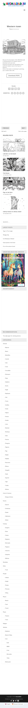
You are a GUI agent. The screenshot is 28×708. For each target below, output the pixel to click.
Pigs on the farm (7, 192)
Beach (6, 600)
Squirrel (7, 477)
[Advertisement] (14, 17)
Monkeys (7, 431)
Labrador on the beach (9, 154)
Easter (6, 512)
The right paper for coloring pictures (12, 335)
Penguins (7, 443)
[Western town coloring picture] (14, 54)
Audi (8, 642)
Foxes (6, 401)
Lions (6, 424)
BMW (8, 646)
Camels (7, 359)
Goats (6, 408)
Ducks (6, 385)
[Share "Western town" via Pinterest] (12, 88)
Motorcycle (8, 661)
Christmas (7, 508)
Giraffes (7, 405)
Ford (8, 650)
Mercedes (9, 654)
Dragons (7, 527)
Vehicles (5, 627)
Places (11, 29)
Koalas (7, 420)
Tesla (8, 658)
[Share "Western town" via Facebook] (9, 88)
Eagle (6, 389)
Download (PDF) (14, 75)
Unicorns (7, 550)
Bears (6, 351)
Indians (7, 577)
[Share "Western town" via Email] (15, 88)
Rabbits (7, 458)
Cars (6, 638)
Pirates (7, 585)
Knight (6, 581)
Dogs (6, 378)
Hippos (7, 412)
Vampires (7, 554)
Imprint (13, 699)
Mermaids (7, 543)
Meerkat (7, 428)
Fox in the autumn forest (9, 246)
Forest (6, 608)
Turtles (7, 485)
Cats (6, 362)
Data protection (19, 699)
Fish (6, 397)
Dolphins (7, 382)
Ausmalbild (18, 696)
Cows (6, 366)
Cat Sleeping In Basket (8, 238)
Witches (7, 558)
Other (4, 566)
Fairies (7, 535)
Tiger (6, 481)
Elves (6, 531)
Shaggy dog (6, 234)
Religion (5, 623)
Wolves (7, 489)
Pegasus (7, 546)
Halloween (7, 516)
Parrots (7, 439)
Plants (4, 612)
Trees (6, 619)
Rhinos (7, 466)
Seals (6, 474)
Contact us (7, 699)
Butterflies (7, 355)
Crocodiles (7, 370)
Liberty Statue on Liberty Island (12, 211)
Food (6, 569)
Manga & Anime (9, 497)
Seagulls (7, 470)
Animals (5, 343)
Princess (7, 589)
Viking (6, 592)
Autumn (7, 504)
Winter (6, 520)
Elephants (7, 393)
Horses (7, 416)
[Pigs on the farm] (14, 183)
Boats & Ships (8, 635)
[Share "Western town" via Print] (18, 88)
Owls (6, 435)
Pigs (6, 451)
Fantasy (5, 523)
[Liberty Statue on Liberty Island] (14, 202)
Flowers (7, 615)
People (4, 573)
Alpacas (7, 347)
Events (4, 500)
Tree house (6, 173)
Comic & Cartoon (7, 493)
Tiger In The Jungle (8, 231)
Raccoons (7, 462)
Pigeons (7, 447)
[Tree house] (14, 164)
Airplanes (7, 631)
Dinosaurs (7, 374)
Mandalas (5, 562)
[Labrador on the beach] (14, 145)
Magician (7, 539)
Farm (6, 604)
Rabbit (6, 454)
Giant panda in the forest (9, 242)
